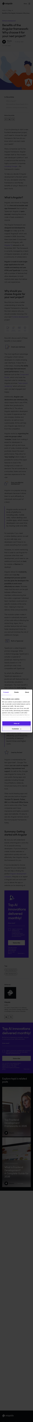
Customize (15, 729)
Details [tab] (16, 692)
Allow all (16, 723)
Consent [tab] (6, 692)
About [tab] (27, 692)
